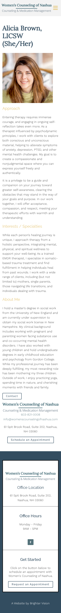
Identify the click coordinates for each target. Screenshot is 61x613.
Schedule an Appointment (30, 439)
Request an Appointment (30, 584)
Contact (12, 396)
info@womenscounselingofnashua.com (30, 419)
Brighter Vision (40, 603)
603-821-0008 (30, 414)
